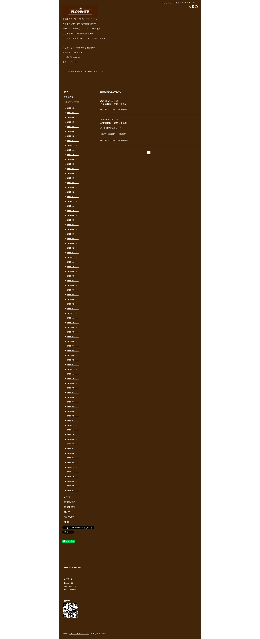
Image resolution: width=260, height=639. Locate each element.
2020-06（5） (73, 453)
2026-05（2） (73, 122)
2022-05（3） (73, 346)
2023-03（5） (73, 299)
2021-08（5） (73, 388)
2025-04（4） (73, 183)
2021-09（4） (73, 383)
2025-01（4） (73, 197)
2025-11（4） (73, 150)
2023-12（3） (73, 257)
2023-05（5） (73, 290)
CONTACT (69, 517)
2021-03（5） (73, 411)
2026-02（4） (73, 136)
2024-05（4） (73, 234)
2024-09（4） (73, 215)
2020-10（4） (73, 434)
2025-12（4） (73, 145)
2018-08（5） (73, 486)
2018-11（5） (73, 472)
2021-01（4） (73, 420)
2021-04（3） (73, 406)
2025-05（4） (73, 178)
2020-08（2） (73, 444)
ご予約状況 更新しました (113, 104)
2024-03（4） (73, 243)
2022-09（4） (73, 327)
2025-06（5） (73, 173)
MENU (67, 497)
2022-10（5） (73, 322)
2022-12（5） (73, 313)
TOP (66, 92)
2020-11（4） (73, 430)
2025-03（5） (73, 187)
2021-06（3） (73, 397)
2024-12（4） (73, 201)
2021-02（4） (73, 416)
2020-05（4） (73, 458)
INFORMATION (71, 102)
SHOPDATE (69, 507)
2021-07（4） (73, 392)
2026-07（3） (73, 113)
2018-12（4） (73, 467)
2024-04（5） (73, 239)
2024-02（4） (73, 248)
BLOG (67, 522)
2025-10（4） (73, 155)
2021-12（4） (73, 369)
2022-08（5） (73, 332)
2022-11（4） (73, 318)
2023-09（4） (73, 271)
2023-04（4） (73, 295)
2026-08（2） (73, 108)
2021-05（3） (73, 402)
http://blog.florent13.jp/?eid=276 (114, 109)
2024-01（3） (73, 253)
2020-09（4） (73, 439)
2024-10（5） (73, 211)
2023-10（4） (73, 267)
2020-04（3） (73, 462)
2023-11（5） (73, 262)
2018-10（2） (73, 476)
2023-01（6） (73, 308)
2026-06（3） (73, 117)
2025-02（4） (73, 192)
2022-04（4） (73, 350)
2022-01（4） (73, 364)
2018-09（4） (73, 481)
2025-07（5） (73, 169)
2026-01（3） (73, 141)
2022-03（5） (73, 355)
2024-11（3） (73, 206)
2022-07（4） (73, 336)
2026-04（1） (73, 127)
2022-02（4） (73, 360)
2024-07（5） (73, 225)
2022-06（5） (73, 341)
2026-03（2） (73, 131)
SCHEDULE (69, 502)
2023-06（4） (73, 285)
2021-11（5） (73, 374)
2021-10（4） (73, 378)
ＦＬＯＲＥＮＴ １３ (79, 634)
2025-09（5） (73, 159)
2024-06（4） (73, 229)
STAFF (67, 512)
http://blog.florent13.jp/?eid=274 (114, 140)
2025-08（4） (73, 164)
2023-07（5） (73, 281)
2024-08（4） (73, 220)
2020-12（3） (73, 425)
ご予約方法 (69, 97)
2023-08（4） (73, 276)
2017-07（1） (73, 490)
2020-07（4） (73, 448)
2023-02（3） (73, 304)
